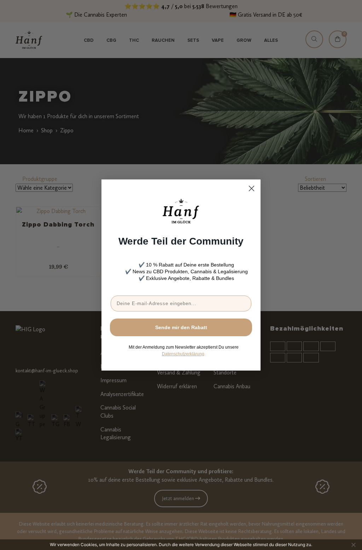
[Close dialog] (251, 188)
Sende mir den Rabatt (181, 327)
